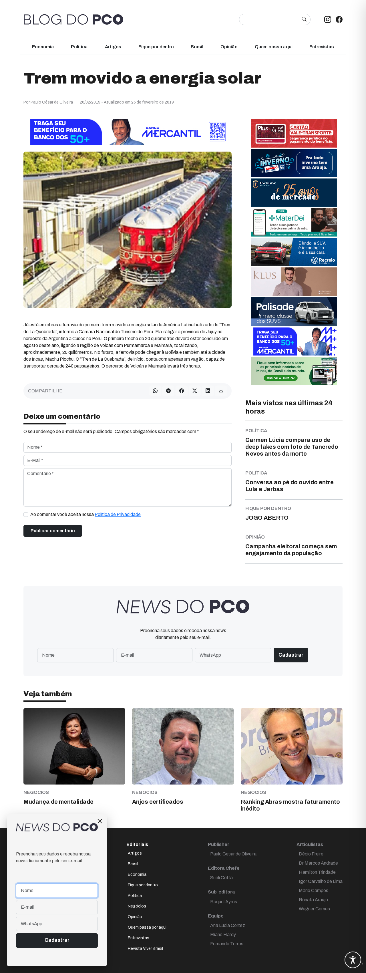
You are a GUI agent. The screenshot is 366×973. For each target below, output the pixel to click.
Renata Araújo (313, 899)
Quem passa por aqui (147, 927)
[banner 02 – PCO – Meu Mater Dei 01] (294, 221)
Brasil (197, 46)
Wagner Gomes (314, 908)
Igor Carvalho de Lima (321, 881)
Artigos (113, 46)
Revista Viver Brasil (145, 948)
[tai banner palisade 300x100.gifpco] (294, 311)
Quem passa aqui (274, 46)
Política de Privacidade (118, 514)
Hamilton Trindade (317, 872)
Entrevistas (321, 46)
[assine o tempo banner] (294, 370)
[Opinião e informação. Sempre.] (73, 19)
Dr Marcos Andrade (318, 863)
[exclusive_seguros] (294, 192)
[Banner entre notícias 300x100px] (294, 340)
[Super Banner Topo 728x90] (127, 131)
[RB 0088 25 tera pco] (294, 251)
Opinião (229, 46)
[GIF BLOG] (294, 132)
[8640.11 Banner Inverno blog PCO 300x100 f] (294, 162)
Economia (43, 46)
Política (79, 46)
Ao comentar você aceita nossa (85, 514)
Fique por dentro (156, 46)
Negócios (137, 906)
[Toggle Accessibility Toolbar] (353, 960)
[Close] (100, 821)
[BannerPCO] (294, 281)
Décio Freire (311, 853)
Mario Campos (313, 890)
